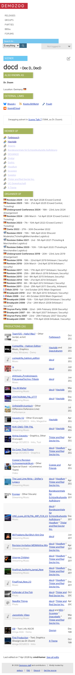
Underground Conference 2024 (23, 209)
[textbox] (31, 41)
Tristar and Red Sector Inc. (21, 179)
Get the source (50, 670)
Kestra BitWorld (31, 103)
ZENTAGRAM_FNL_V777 (24, 396)
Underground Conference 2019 (23, 253)
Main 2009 (12, 296)
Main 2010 (12, 289)
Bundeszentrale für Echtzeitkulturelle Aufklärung (32, 150)
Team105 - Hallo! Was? (23, 333)
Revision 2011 (14, 286)
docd (51, 359)
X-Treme (12, 187)
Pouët (49, 103)
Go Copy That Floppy (23, 449)
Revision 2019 (14, 260)
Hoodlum (12, 166)
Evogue (16, 494)
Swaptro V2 (18, 418)
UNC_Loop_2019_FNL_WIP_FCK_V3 (30, 516)
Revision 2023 (14, 222)
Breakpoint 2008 (15, 302)
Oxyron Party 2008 (17, 309)
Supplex (12, 175)
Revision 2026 (14, 199)
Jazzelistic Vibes (20, 615)
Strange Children (20, 557)
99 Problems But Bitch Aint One (28, 534)
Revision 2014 (14, 279)
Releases (10, 15)
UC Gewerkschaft (17, 183)
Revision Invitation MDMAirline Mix (30, 545)
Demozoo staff (25, 665)
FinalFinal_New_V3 (21, 581)
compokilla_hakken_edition (26, 358)
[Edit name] (68, 58)
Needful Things (20, 601)
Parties (9, 24)
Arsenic (11, 145)
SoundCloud (13, 108)
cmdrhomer (39, 657)
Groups (9, 20)
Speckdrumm (55, 350)
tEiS (61, 610)
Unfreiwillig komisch (22, 405)
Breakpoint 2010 (15, 293)
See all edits (53, 657)
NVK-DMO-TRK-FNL (22, 426)
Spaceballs (54, 616)
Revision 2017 (14, 270)
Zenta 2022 (13, 229)
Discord (37, 670)
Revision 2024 (14, 216)
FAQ (28, 670)
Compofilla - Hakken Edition (26, 345)
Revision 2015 (14, 276)
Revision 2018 (14, 263)
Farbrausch (13, 137)
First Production (20, 637)
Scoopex (12, 170)
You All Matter (19, 388)
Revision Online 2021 (17, 240)
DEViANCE (13, 154)
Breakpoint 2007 (15, 312)
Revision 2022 (14, 233)
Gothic (11, 162)
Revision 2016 (14, 273)
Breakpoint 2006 (15, 319)
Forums (9, 33)
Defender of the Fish (22, 592)
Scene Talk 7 (35, 119)
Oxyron (52, 630)
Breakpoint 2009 (15, 299)
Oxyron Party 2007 (17, 315)
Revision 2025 (14, 203)
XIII (13, 628)
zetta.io (20, 670)
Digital (11, 158)
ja (13, 367)
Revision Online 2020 (18, 247)
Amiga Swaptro (20, 435)
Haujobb (12, 141)
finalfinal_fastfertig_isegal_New (28, 569)
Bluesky (11, 103)
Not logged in (54, 46)
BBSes (8, 29)
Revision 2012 (14, 283)
